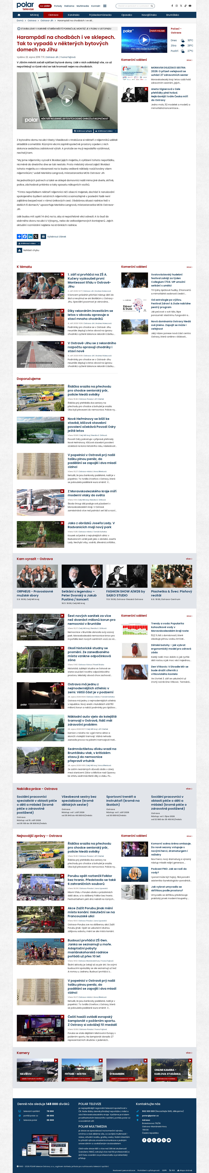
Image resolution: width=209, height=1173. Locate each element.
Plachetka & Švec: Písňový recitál (171, 593)
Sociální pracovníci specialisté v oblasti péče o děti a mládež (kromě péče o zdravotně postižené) (37, 805)
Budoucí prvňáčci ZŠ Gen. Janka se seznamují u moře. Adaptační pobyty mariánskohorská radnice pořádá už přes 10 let (90, 948)
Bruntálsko (172, 15)
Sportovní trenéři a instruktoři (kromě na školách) (123, 801)
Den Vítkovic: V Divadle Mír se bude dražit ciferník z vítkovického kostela (169, 670)
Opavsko (126, 15)
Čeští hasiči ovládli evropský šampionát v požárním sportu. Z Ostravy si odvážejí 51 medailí (92, 1021)
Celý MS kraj (84, 435)
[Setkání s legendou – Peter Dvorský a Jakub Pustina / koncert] (82, 576)
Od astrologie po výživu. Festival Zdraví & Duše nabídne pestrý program (171, 303)
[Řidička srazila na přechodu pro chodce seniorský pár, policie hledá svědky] (41, 397)
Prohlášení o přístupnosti (149, 1170)
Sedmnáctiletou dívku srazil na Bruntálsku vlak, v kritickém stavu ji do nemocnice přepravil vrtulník (92, 755)
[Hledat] (152, 6)
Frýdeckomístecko (100, 15)
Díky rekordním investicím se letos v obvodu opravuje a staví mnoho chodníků (90, 315)
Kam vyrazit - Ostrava (35, 559)
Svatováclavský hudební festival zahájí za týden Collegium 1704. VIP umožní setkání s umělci (168, 280)
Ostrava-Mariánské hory (89, 961)
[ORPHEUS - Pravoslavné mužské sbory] (37, 576)
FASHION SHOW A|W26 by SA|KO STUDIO (125, 593)
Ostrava (53, 15)
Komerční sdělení (134, 60)
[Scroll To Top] (203, 1169)
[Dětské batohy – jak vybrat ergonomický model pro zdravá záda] (134, 650)
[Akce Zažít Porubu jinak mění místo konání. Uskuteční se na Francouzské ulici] (41, 919)
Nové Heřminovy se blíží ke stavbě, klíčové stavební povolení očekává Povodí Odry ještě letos (92, 425)
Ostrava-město (85, 471)
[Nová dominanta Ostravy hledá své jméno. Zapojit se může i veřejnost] (134, 326)
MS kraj (34, 15)
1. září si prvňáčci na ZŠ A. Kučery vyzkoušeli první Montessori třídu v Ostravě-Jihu (89, 280)
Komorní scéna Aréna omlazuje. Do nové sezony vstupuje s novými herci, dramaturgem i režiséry (171, 849)
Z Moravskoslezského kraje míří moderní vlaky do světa (92, 493)
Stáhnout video (104, 131)
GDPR (164, 1170)
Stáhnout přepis (84, 131)
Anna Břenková (100, 471)
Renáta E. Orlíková (99, 435)
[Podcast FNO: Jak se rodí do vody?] (134, 874)
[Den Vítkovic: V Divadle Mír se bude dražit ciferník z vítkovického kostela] (134, 672)
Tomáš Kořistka (100, 531)
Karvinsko (73, 15)
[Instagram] (176, 6)
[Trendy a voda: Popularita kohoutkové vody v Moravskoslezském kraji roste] (134, 628)
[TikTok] (185, 6)
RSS (173, 1170)
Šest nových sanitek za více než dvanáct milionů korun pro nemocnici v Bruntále (92, 620)
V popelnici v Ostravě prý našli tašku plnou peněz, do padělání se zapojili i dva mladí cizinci (92, 461)
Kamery (23, 1053)
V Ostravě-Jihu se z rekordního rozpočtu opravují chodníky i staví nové (92, 347)
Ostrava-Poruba (86, 399)
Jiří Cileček (99, 399)
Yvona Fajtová (67, 57)
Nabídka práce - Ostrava (37, 789)
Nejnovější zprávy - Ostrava (39, 836)
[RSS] (164, 1140)
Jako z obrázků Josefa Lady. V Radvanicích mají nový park (91, 525)
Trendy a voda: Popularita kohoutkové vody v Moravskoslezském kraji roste (170, 627)
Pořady (58, 6)
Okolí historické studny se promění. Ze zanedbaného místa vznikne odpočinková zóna (89, 654)
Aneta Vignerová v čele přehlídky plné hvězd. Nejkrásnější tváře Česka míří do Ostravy (169, 94)
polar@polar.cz (150, 1115)
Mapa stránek (186, 1170)
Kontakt (95, 6)
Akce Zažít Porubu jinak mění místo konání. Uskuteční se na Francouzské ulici (91, 912)
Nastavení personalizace (124, 1170)
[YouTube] (190, 6)
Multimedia (83, 6)
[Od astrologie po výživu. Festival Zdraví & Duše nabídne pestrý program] (134, 305)
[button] (104, 6)
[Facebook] (172, 6)
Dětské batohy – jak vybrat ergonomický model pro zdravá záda (171, 648)
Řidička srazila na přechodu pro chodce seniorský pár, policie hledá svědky (89, 390)
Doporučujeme (29, 378)
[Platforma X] (181, 6)
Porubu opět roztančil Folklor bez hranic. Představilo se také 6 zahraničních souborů (92, 880)
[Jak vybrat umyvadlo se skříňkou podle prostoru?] (134, 892)
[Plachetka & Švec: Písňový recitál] (171, 576)
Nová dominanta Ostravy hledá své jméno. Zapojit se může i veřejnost (171, 325)
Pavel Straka (98, 664)
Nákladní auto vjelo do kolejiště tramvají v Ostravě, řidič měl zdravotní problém (92, 720)
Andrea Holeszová (103, 291)
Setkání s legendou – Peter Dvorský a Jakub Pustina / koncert (79, 595)
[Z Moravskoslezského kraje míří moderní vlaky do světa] (41, 502)
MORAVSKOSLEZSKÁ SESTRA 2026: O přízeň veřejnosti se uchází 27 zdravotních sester (169, 71)
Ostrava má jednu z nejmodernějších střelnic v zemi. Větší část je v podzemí (90, 688)
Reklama (69, 6)
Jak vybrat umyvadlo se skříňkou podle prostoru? (167, 888)
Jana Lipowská (101, 888)
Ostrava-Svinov (85, 664)
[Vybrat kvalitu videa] (116, 131)
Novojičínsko (149, 15)
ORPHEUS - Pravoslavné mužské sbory (35, 593)
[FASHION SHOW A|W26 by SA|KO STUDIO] (126, 576)
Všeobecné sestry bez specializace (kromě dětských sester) (79, 801)
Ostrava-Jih (47, 20)
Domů (20, 20)
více (188, 558)
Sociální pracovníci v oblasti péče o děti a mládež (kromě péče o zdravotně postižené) (169, 803)
